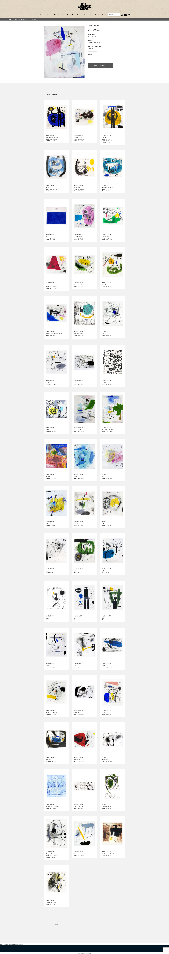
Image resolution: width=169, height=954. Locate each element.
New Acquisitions (45, 15)
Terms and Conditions (84, 948)
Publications (71, 15)
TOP (10, 19)
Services (79, 15)
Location (98, 15)
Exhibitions (61, 15)
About (91, 15)
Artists (54, 15)
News (86, 15)
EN (105, 15)
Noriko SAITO (24, 19)
